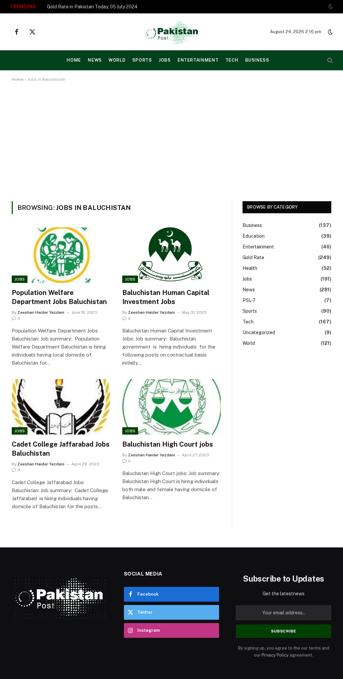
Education (254, 236)
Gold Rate (253, 257)
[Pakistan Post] (171, 31)
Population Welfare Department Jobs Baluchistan (59, 297)
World (117, 60)
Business (257, 60)
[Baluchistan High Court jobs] (171, 406)
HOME (74, 60)
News (95, 60)
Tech (231, 60)
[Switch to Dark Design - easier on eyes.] (330, 6)
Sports (142, 60)
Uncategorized (259, 332)
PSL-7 (249, 300)
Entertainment (198, 60)
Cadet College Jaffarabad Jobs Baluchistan (61, 448)
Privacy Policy (275, 655)
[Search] (329, 60)
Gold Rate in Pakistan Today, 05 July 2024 (92, 6)
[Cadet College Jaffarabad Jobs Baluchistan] (61, 406)
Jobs (165, 60)
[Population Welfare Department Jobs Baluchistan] (61, 255)
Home (17, 79)
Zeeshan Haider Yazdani (40, 312)
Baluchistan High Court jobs (167, 444)
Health (250, 268)
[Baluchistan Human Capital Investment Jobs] (171, 255)
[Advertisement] (171, 140)
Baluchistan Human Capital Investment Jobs (165, 297)
